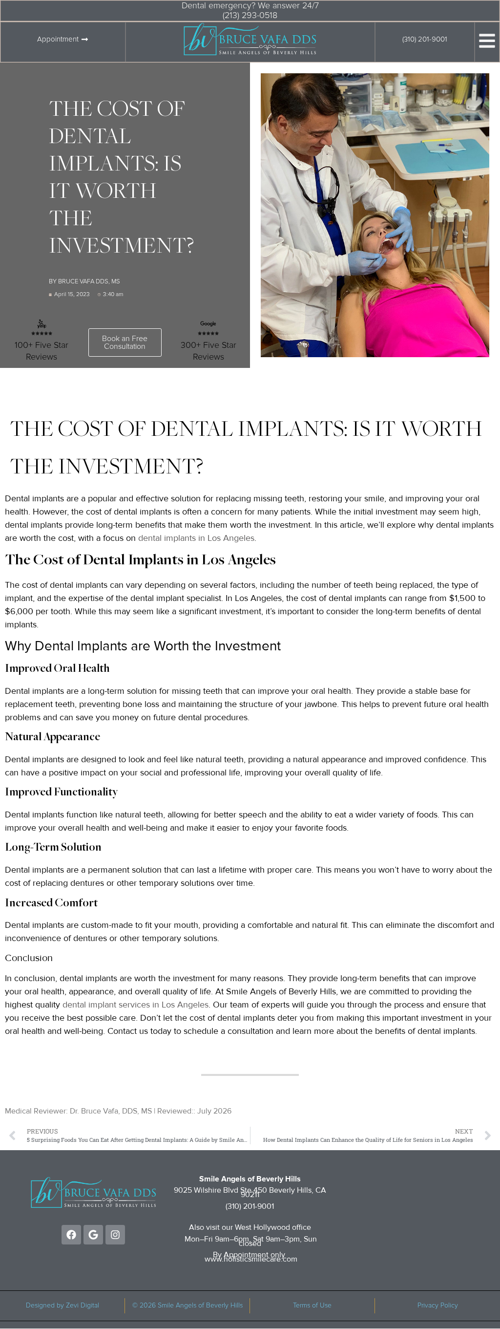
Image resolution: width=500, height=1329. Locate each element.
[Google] (93, 1234)
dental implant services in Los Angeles (135, 1004)
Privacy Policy (437, 1305)
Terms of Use (312, 1305)
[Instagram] (115, 1234)
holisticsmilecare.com (260, 1259)
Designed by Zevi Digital (62, 1305)
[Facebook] (71, 1234)
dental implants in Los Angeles (196, 538)
